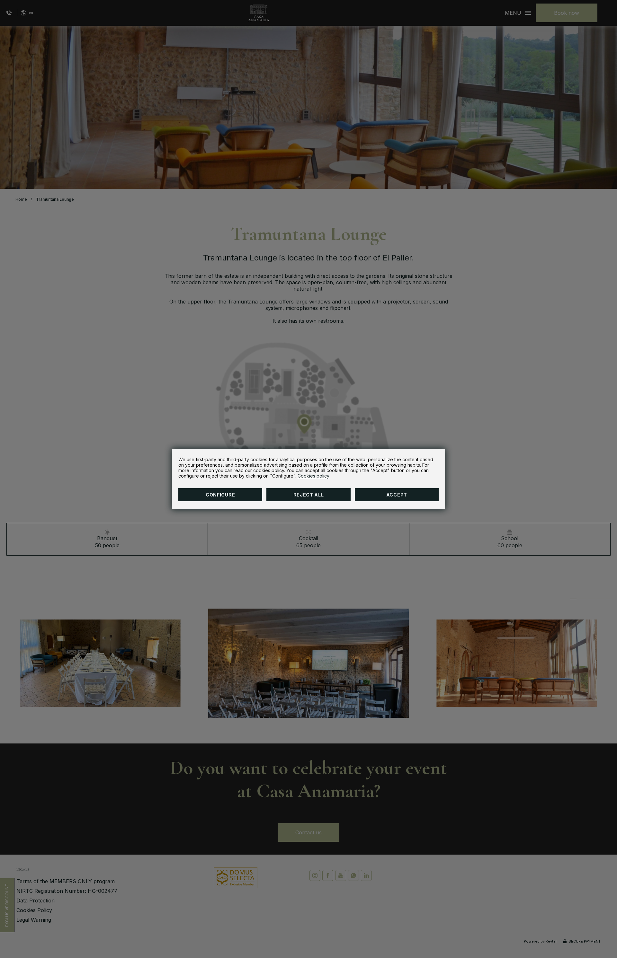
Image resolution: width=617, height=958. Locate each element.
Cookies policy (313, 476)
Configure (220, 494)
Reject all (308, 494)
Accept (396, 494)
